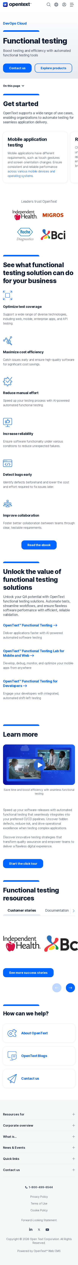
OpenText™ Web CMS (47, 1251)
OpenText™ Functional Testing (27, 625)
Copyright (12, 1239)
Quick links (11, 1159)
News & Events (14, 1147)
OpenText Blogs (34, 1056)
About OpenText (34, 1033)
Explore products (53, 68)
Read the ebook (39, 545)
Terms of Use (39, 1203)
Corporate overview (18, 1125)
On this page (11, 85)
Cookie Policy (39, 1210)
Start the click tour (23, 863)
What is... (10, 1136)
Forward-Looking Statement (39, 1220)
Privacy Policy (39, 1196)
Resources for (13, 1114)
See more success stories (28, 973)
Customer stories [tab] (22, 910)
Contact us (17, 68)
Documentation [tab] (57, 910)
